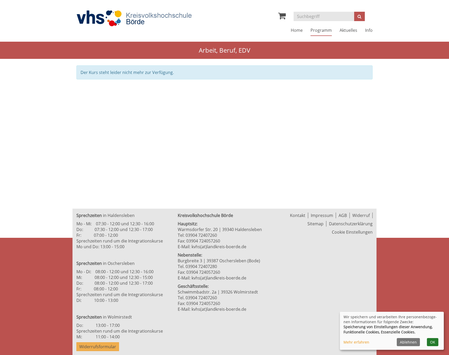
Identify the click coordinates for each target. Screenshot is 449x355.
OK (432, 342)
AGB (343, 215)
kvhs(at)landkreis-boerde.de (219, 247)
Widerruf (361, 215)
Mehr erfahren (356, 342)
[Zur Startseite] (134, 18)
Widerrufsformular (97, 347)
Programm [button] (321, 30)
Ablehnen (408, 342)
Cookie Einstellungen (352, 232)
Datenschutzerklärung (351, 224)
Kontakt (297, 215)
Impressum (322, 215)
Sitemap (315, 224)
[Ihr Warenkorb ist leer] (282, 17)
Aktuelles (348, 30)
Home (297, 30)
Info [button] (369, 30)
